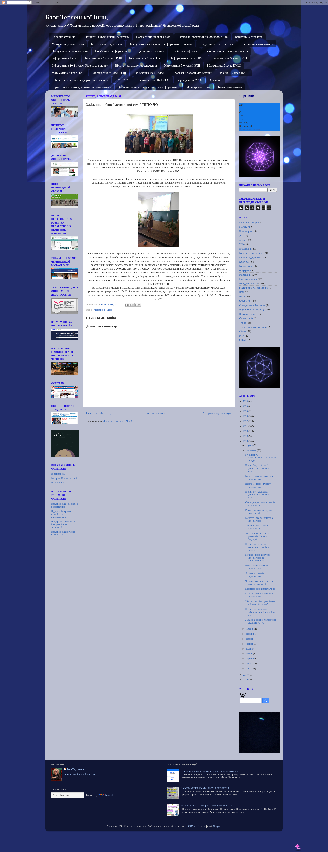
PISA (241, 335)
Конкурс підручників (250, 257)
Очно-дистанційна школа (252, 305)
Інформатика (58, 473)
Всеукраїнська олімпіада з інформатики (64, 505)
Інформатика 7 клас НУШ (146, 58)
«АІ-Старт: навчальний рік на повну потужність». (207, 805)
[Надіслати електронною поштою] (126, 305)
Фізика (242, 331)
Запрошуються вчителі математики (256, 527)
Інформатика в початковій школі (226, 51)
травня (249, 648)
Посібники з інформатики (112, 51)
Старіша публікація (217, 413)
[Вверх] (298, 847)
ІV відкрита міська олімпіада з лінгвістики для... (260, 457)
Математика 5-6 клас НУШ (182, 65)
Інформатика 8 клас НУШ (188, 58)
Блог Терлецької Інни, (76, 16)
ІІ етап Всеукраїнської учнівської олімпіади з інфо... (258, 547)
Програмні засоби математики (192, 72)
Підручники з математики (216, 44)
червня (250, 643)
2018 (245, 441)
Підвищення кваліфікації (252, 309)
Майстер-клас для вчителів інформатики (259, 477)
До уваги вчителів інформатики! (254, 575)
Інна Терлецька (75, 769)
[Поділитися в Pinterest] (139, 305)
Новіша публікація (99, 413)
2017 (245, 674)
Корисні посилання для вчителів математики (81, 87)
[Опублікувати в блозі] (129, 305)
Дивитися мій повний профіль (79, 774)
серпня (250, 638)
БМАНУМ (244, 226)
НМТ (241, 292)
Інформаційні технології (64, 478)
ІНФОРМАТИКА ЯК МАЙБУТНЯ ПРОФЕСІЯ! (205, 788)
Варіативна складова (248, 37)
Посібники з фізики (184, 51)
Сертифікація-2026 (189, 80)
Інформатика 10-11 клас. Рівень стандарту (80, 65)
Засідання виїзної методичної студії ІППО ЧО (260, 621)
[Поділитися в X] (133, 305)
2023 (245, 416)
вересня (250, 633)
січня (249, 668)
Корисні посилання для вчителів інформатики (148, 87)
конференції (245, 270)
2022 (245, 421)
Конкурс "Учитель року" (251, 252)
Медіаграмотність (198, 87)
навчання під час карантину (253, 287)
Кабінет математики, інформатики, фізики (80, 80)
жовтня (250, 628)
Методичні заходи (103, 309)
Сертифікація (246, 318)
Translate (109, 795)
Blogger (216, 826)
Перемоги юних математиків (260, 588)
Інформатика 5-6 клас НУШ (103, 58)
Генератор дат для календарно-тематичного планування (209, 770)
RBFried (192, 826)
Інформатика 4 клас (65, 58)
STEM (242, 340)
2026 (245, 401)
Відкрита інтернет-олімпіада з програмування (61, 514)
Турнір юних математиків (252, 327)
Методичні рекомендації (68, 44)
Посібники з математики (257, 44)
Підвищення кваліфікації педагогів (105, 37)
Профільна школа (248, 314)
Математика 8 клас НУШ (68, 72)
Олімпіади (215, 80)
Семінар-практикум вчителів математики (260, 504)
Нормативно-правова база (153, 37)
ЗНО (241, 244)
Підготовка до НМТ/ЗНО (152, 80)
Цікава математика (229, 87)
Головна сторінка (64, 37)
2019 (245, 436)
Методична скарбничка (106, 44)
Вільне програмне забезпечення (136, 65)
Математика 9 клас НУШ (109, 72)
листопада (251, 450)
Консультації (245, 265)
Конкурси (244, 261)
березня (250, 658)
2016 (245, 679)
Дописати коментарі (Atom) (117, 420)
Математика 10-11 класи (149, 72)
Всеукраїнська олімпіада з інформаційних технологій (64, 524)
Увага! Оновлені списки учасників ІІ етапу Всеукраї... (257, 536)
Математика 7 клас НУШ (224, 65)
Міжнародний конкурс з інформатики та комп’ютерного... (257, 557)
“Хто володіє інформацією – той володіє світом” (260, 603)
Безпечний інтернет (249, 222)
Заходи (242, 239)
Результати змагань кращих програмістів (259, 511)
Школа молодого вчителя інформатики (258, 485)
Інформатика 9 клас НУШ (229, 58)
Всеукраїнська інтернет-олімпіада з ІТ (63, 533)
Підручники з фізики (150, 51)
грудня (249, 445)
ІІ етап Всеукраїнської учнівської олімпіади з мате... (258, 468)
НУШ (242, 296)
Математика (57, 482)
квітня (249, 653)
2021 (245, 426)
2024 (245, 411)
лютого (250, 663)
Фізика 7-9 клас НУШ (233, 72)
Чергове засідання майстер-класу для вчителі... (259, 582)
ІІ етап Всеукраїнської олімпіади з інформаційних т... (260, 612)
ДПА (241, 235)
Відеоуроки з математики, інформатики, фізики (160, 44)
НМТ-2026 (122, 80)
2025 (245, 406)
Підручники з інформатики (70, 51)
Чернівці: (246, 95)
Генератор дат (246, 231)
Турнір (242, 322)
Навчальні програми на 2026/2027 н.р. (202, 37)
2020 (245, 431)
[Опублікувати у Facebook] (136, 305)
